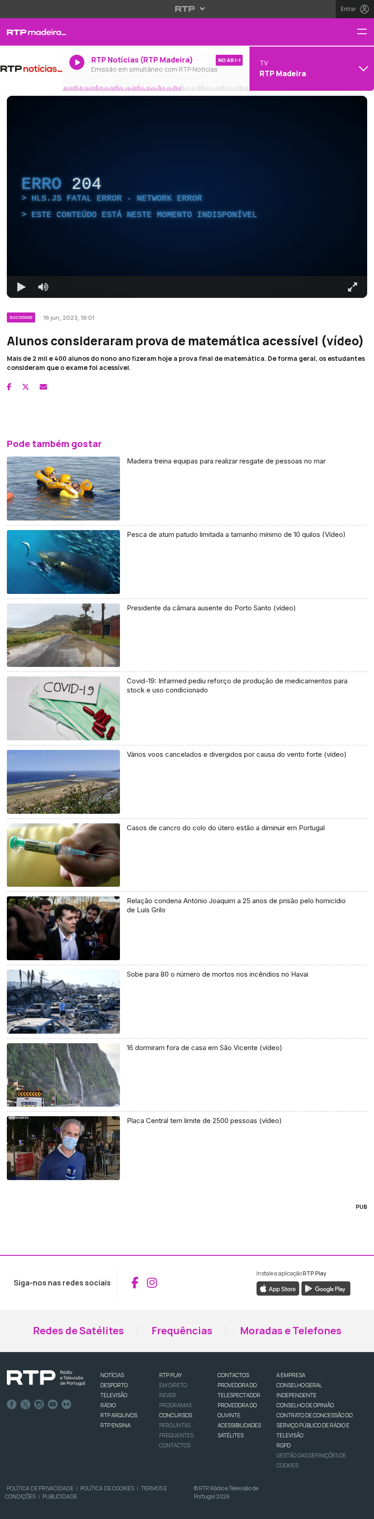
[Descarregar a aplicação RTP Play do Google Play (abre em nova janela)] (326, 1288)
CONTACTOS (233, 1375)
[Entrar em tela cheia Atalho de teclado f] (353, 287)
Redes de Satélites (78, 1330)
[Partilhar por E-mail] (43, 387)
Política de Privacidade (40, 1488)
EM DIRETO (173, 1385)
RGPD (283, 1445)
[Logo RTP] (46, 1378)
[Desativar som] (43, 287)
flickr (67, 1404)
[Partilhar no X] (25, 387)
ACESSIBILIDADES (239, 1425)
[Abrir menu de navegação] (365, 32)
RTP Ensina (115, 1425)
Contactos (175, 1445)
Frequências (182, 1330)
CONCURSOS (175, 1415)
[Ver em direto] (31, 68)
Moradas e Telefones (291, 1330)
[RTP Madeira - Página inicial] (31, 32)
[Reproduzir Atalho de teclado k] (21, 287)
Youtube (53, 1404)
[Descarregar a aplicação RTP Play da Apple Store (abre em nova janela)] (278, 1288)
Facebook (12, 1404)
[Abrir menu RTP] (187, 8)
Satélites (231, 1435)
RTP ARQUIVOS (118, 1415)
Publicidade (59, 1496)
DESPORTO (114, 1385)
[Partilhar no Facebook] (9, 387)
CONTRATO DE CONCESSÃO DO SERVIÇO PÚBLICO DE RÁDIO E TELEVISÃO (314, 1425)
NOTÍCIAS (112, 1375)
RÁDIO (108, 1405)
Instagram (39, 1404)
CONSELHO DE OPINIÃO (305, 1405)
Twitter (26, 1404)
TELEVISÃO (113, 1395)
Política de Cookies (107, 1488)
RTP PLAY (170, 1375)
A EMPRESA (290, 1375)
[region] (187, 197)
